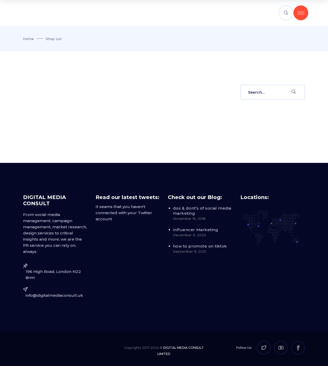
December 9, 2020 (189, 235)
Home (28, 39)
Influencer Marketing (195, 229)
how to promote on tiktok (200, 246)
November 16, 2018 (189, 218)
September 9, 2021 (189, 251)
